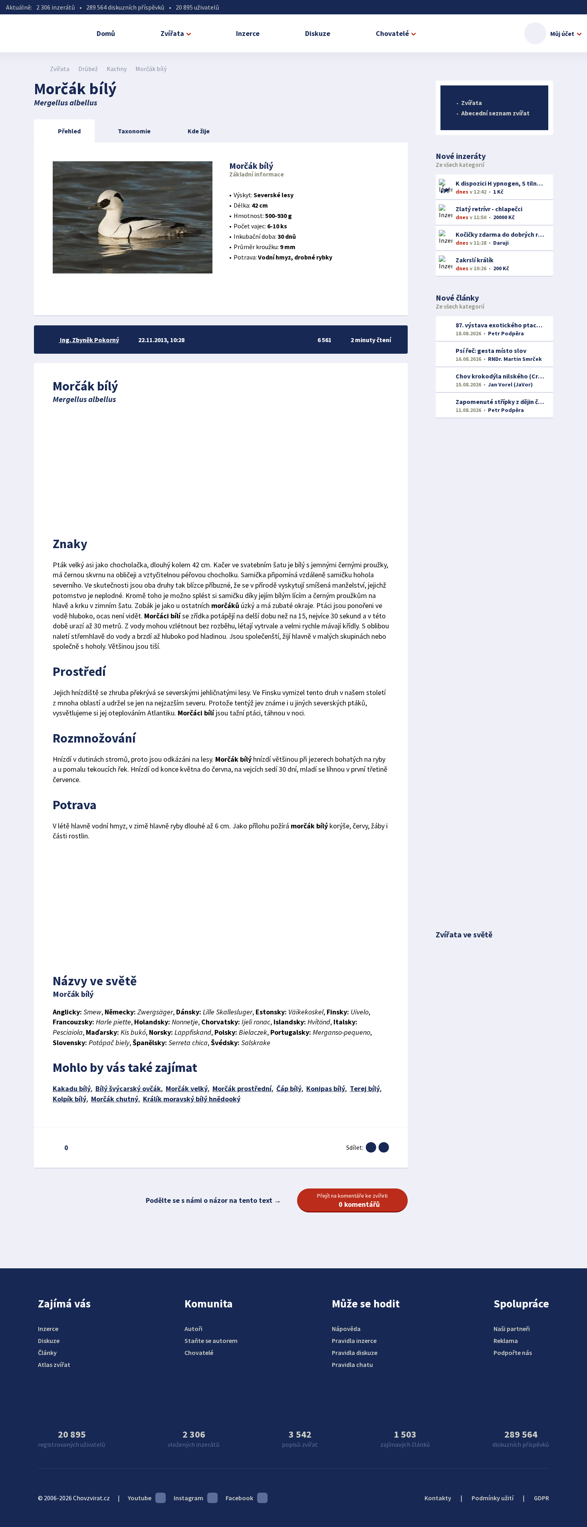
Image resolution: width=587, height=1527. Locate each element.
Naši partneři (512, 1329)
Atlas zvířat (54, 1365)
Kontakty (437, 1498)
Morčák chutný (114, 1098)
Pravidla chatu (352, 1365)
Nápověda (346, 1329)
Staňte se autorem (211, 1341)
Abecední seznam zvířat (495, 113)
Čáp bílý (288, 1088)
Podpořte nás (513, 1353)
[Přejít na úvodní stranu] (38, 69)
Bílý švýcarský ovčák (128, 1088)
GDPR (541, 1498)
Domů (106, 33)
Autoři (193, 1329)
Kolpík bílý (69, 1098)
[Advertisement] (221, 468)
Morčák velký (187, 1088)
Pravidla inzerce (354, 1341)
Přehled (69, 131)
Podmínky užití (493, 1498)
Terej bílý (365, 1088)
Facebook (239, 1498)
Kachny (117, 69)
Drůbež (88, 69)
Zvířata (172, 33)
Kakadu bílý (72, 1088)
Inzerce (248, 33)
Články (47, 1353)
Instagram (188, 1498)
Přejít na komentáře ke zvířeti (352, 1200)
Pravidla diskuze (354, 1353)
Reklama (506, 1341)
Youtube (139, 1498)
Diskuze (317, 33)
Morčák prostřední (242, 1088)
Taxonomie (134, 131)
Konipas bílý (325, 1088)
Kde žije (199, 131)
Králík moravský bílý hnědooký (191, 1098)
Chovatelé (392, 33)
